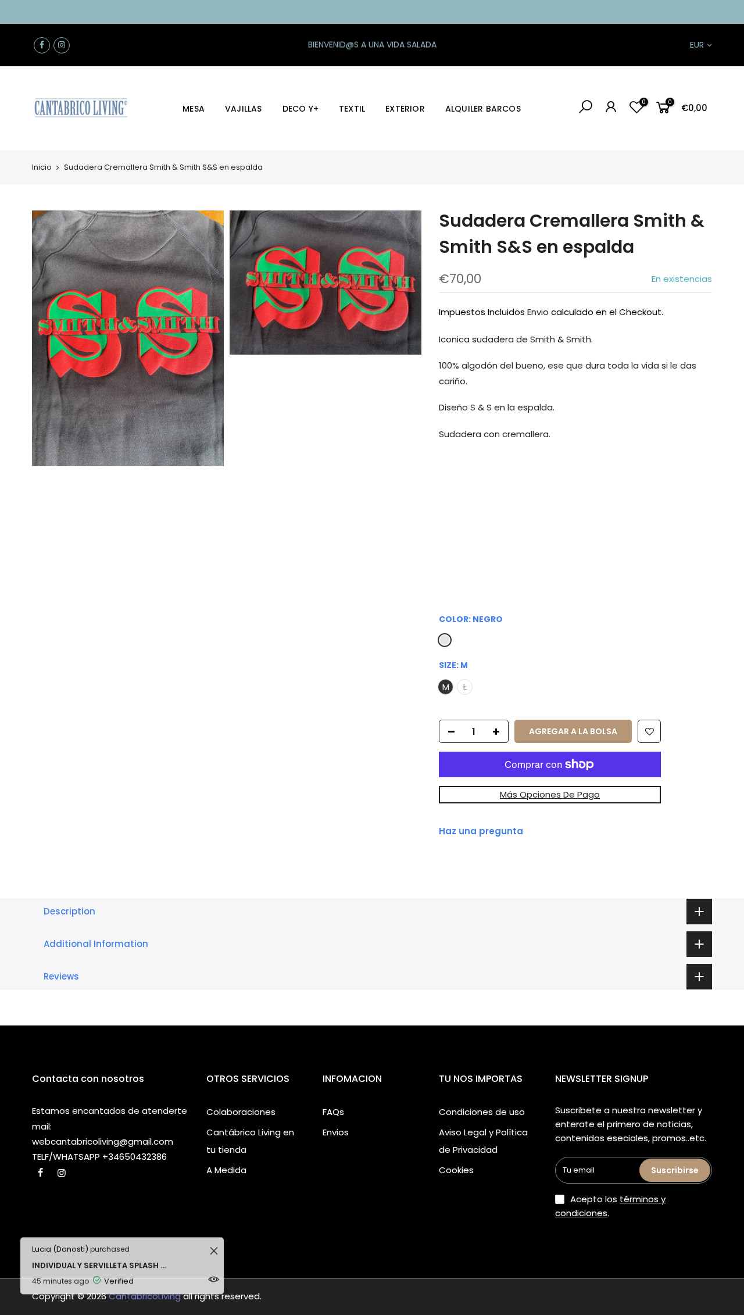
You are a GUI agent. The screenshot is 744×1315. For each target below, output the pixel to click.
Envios (336, 1132)
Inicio (42, 167)
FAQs (333, 1112)
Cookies (456, 1170)
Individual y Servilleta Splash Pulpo (100, 1254)
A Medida (226, 1170)
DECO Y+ (300, 109)
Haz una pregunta (481, 831)
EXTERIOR (405, 109)
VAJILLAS (243, 109)
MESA (194, 109)
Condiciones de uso (482, 1112)
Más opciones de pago (550, 794)
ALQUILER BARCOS (483, 109)
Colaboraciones (241, 1112)
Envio (538, 312)
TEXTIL (352, 109)
